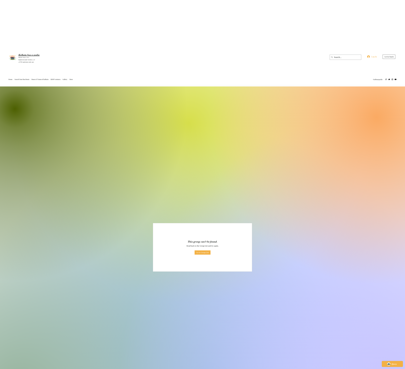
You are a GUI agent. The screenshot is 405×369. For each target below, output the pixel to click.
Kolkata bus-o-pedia (29, 55)
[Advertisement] (38, 4)
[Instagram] (392, 79)
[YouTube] (395, 79)
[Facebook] (386, 79)
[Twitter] (389, 79)
